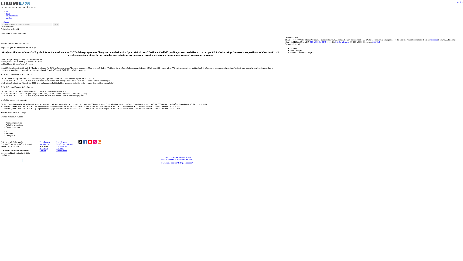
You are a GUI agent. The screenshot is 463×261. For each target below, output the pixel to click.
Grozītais (293, 48)
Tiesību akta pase (292, 38)
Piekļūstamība (61, 151)
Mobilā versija (61, 142)
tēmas (8, 14)
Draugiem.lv (10, 136)
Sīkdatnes (60, 149)
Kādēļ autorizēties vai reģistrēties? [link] (14, 33)
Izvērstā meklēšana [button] (8, 27)
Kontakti (43, 151)
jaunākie (9, 18)
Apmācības (44, 149)
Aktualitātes (44, 144)
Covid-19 (322, 42)
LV (458, 2)
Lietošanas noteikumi (64, 144)
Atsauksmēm (44, 146)
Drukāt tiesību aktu (13, 127)
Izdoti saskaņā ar (296, 50)
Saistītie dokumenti (292, 44)
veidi (8, 11)
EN (461, 2)
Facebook (9, 133)
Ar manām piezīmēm (14, 123)
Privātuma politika (63, 146)
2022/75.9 (376, 42)
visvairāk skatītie (12, 16)
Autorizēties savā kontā (10, 29)
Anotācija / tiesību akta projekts (302, 53)
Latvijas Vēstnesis (342, 42)
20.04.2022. (314, 42)
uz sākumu (5, 22)
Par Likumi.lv (45, 142)
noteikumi (434, 40)
